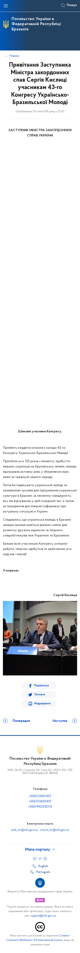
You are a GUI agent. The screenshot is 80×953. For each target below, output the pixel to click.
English (43, 866)
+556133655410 (40, 801)
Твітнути (39, 694)
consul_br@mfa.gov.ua (54, 830)
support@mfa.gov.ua (43, 915)
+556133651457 (40, 796)
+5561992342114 (40, 807)
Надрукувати (42, 703)
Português (43, 872)
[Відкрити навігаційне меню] (6, 6)
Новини (14, 56)
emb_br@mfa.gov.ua (24, 830)
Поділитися (41, 685)
